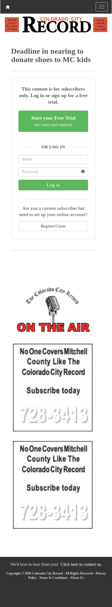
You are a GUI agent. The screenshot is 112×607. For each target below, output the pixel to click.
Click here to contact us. (81, 564)
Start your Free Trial (53, 121)
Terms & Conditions (53, 578)
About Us (77, 578)
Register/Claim (53, 226)
